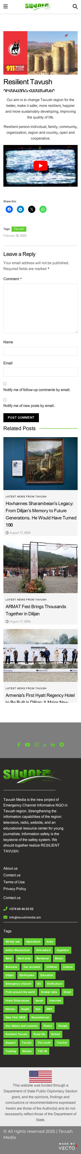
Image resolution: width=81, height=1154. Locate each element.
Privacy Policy (14, 888)
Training (11, 1051)
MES (49, 1009)
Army (50, 941)
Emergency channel (18, 984)
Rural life (39, 1034)
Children (51, 967)
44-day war (13, 941)
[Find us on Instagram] (37, 745)
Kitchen (10, 1009)
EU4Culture (54, 984)
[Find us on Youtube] (27, 745)
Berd (9, 958)
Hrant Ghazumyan (17, 1000)
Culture (68, 967)
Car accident (32, 967)
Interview (55, 1000)
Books (59, 958)
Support (11, 1043)
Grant (67, 992)
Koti (38, 1009)
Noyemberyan (41, 1017)
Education (46, 975)
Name (8, 342)
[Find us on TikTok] (44, 745)
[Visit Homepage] (40, 6)
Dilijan (10, 975)
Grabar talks (49, 992)
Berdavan (43, 958)
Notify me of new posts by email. (29, 405)
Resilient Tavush (16, 1034)
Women (27, 1051)
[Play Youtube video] (40, 166)
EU (39, 984)
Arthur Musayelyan (18, 950)
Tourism (62, 1043)
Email (8, 363)
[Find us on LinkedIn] (53, 745)
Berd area (24, 958)
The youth (44, 1043)
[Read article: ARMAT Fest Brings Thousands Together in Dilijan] (40, 566)
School (55, 1034)
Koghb (25, 1009)
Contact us (11, 875)
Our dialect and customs (22, 1026)
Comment (12, 279)
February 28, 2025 (14, 235)
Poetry (48, 1026)
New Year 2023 (15, 1017)
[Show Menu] (5, 6)
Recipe (62, 1026)
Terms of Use (14, 882)
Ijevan (39, 1000)
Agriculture (33, 941)
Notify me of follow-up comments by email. (36, 389)
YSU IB (42, 1051)
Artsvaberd (43, 950)
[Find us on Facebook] (18, 745)
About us (10, 868)
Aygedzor (63, 950)
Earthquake (27, 975)
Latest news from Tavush (26, 496)
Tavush (19, 229)
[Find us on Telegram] (61, 745)
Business (12, 967)
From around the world (20, 992)
